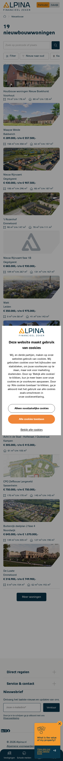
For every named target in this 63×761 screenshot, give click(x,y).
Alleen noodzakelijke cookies (32, 408)
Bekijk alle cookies (31, 429)
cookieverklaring (34, 396)
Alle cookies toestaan (31, 419)
